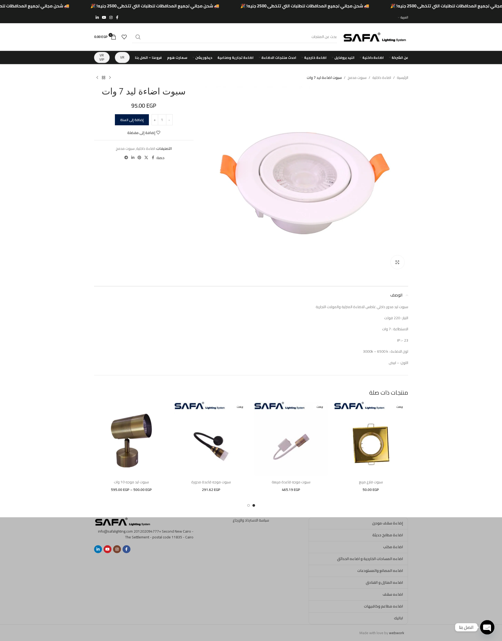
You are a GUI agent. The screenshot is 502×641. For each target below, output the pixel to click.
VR (122, 57)
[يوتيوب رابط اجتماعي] (104, 17)
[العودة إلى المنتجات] (103, 78)
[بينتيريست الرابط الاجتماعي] (139, 157)
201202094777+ (147, 531)
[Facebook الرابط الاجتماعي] (117, 17)
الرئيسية (402, 77)
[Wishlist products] (124, 37)
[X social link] (146, 157)
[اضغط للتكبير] (397, 262)
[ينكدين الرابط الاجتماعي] (97, 17)
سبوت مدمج (357, 77)
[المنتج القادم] (97, 78)
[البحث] (138, 37)
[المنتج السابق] (110, 78)
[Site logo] (375, 36)
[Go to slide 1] (253, 505)
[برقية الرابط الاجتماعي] (126, 157)
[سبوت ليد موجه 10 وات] (131, 439)
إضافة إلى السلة (132, 120)
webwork (396, 632)
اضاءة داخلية (381, 77)
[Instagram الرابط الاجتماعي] (111, 17)
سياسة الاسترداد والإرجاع (251, 520)
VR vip (101, 57)
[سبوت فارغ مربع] (371, 439)
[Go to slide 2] (248, 505)
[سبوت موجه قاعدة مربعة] (291, 439)
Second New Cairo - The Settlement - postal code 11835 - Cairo (159, 534)
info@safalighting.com (115, 531)
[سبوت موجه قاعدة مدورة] (211, 439)
